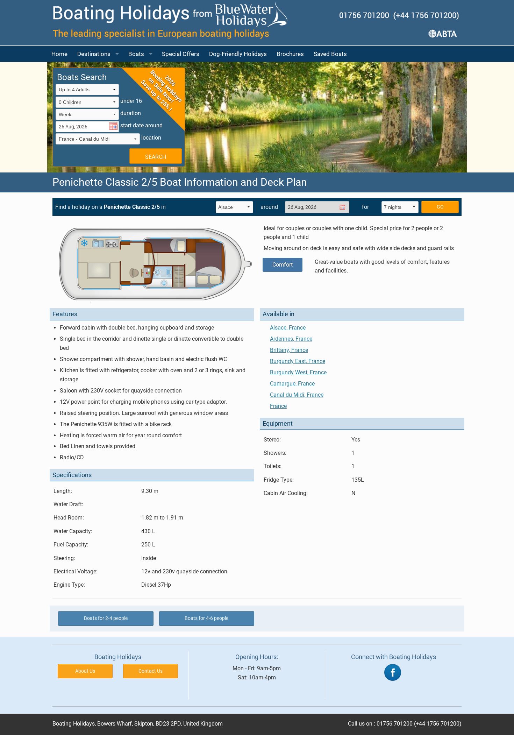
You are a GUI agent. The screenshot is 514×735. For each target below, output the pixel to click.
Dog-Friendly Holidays (238, 53)
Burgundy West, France (298, 372)
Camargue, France (292, 383)
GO (440, 207)
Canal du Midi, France (296, 394)
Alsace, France (288, 327)
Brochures (290, 53)
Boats (136, 53)
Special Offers (180, 53)
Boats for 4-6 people (206, 618)
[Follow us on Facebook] (392, 672)
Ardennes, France (291, 338)
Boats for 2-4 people (106, 618)
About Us (85, 671)
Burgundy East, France (297, 361)
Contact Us (150, 671)
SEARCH (155, 157)
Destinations (93, 53)
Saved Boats (330, 53)
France (278, 406)
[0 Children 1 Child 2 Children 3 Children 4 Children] (87, 103)
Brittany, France (289, 350)
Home (59, 53)
